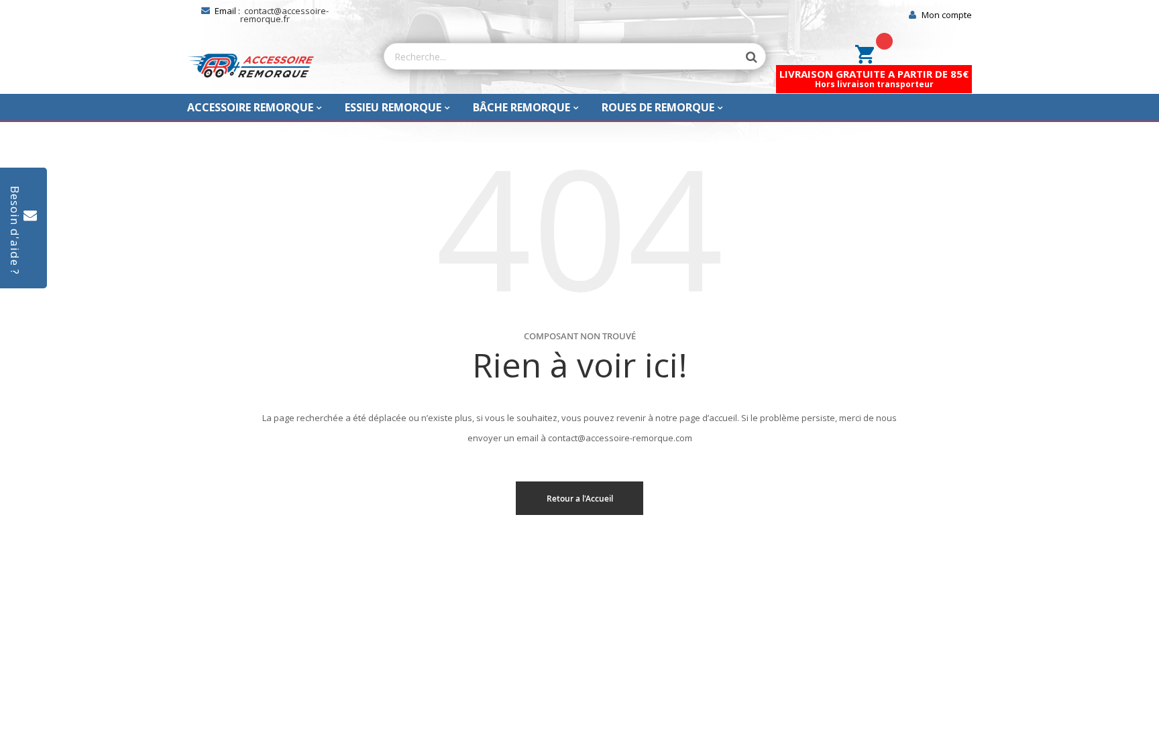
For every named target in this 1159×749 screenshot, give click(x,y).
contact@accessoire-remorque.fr (284, 15)
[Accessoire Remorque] (250, 66)
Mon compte (947, 15)
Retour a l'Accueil (580, 498)
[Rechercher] (745, 57)
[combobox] (561, 56)
